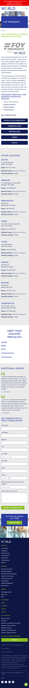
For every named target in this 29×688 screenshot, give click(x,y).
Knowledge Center (6, 592)
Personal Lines (14, 131)
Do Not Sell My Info (7, 652)
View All (3, 562)
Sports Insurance (9, 109)
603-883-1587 (8, 270)
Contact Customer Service (8, 632)
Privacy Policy (5, 648)
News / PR (4, 594)
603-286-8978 (8, 249)
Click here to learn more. (14, 4)
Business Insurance (9, 104)
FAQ (2, 597)
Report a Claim (5, 618)
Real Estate (4, 558)
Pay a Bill (3, 620)
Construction (4, 548)
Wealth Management (7, 583)
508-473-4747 (8, 290)
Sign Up (14, 640)
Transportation (5, 560)
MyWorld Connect (6, 628)
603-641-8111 (8, 208)
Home (3, 30)
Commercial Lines (14, 126)
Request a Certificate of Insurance (10, 623)
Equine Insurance (9, 107)
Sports (14, 143)
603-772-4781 (8, 167)
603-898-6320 (8, 188)
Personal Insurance (6, 578)
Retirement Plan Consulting (9, 574)
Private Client (5, 581)
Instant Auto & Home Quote (14, 120)
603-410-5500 (8, 229)
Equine (14, 137)
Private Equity (5, 555)
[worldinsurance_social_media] (2, 682)
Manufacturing (5, 553)
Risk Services (5, 585)
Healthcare (4, 550)
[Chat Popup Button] (26, 684)
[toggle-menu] (26, 8)
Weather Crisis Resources (8, 630)
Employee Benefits (6, 571)
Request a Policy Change (8, 625)
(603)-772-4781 (14, 522)
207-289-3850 (8, 311)
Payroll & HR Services (7, 576)
